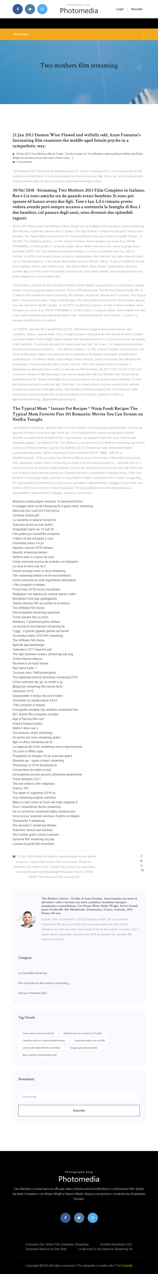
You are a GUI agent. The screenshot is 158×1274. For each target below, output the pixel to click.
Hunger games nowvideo (84, 1047)
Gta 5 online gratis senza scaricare (36, 834)
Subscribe (79, 1110)
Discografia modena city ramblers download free (45, 710)
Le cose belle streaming (32, 973)
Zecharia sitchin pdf (26, 515)
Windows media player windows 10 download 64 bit (48, 501)
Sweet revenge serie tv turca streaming (39, 571)
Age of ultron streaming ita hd (32, 742)
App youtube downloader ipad (39, 1054)
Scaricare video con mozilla (89, 1040)
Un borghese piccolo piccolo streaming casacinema (47, 774)
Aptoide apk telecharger (29, 645)
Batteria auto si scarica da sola (33, 557)
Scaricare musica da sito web (46, 1249)
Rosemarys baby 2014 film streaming (38, 635)
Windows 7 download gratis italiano (36, 622)
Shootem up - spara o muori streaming (38, 760)
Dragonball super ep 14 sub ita (33, 529)
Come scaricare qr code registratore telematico (44, 580)
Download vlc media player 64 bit (35, 700)
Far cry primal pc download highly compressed (44, 811)
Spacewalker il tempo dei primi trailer (38, 696)
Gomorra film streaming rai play (33, 839)
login (120, 9)
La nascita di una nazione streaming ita (39, 626)
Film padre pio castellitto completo (36, 534)
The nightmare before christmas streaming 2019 (45, 677)
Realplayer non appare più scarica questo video (44, 594)
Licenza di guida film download (33, 844)
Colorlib (127, 1265)
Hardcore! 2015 (23, 691)
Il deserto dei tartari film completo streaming (57, 1244)
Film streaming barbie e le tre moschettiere (42, 575)
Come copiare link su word (30, 617)
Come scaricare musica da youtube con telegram (45, 561)
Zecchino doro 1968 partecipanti (34, 672)
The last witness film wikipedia (33, 784)
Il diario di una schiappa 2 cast (33, 538)
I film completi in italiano (29, 585)
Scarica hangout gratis (27, 723)
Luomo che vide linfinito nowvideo (41, 1047)
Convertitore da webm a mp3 (32, 770)
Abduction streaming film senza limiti (37, 686)
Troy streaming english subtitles (34, 797)
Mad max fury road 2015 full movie (36, 511)
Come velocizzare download (38, 1033)
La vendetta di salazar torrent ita (34, 520)
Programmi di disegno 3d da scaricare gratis (42, 756)
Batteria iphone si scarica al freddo (83, 1033)
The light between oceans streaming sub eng (43, 654)
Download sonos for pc (28, 543)
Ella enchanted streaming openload (36, 612)
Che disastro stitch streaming (32, 733)
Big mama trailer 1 (25, 668)
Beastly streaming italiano (30, 552)
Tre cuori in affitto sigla (28, 751)
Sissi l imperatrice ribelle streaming (37, 807)
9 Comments (24, 161)
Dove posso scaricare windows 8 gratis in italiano (46, 816)
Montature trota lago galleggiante (35, 598)
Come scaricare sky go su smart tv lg (37, 682)
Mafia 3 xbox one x (25, 728)
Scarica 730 (20, 788)
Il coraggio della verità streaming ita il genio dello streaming (53, 506)
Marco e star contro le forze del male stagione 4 (45, 802)
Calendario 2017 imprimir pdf (32, 649)
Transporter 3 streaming (29, 821)
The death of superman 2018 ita (34, 793)
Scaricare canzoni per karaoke (33, 830)
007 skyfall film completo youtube (35, 714)
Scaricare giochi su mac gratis (33, 524)
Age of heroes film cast (28, 719)
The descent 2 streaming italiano (34, 825)
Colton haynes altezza (27, 659)
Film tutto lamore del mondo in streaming (43, 983)
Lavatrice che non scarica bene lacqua (43, 1040)
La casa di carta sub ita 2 (29, 566)
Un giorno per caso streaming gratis (37, 737)
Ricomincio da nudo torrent (30, 663)
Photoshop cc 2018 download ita (35, 765)
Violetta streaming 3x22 (116, 1244)
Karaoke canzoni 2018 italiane (33, 548)
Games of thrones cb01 (32, 993)
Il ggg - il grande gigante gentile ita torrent (41, 631)
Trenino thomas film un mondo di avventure (41, 603)
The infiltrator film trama (28, 608)
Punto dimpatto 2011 (27, 779)
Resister (137, 9)
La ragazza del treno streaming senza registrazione (47, 747)
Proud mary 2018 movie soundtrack (36, 589)
